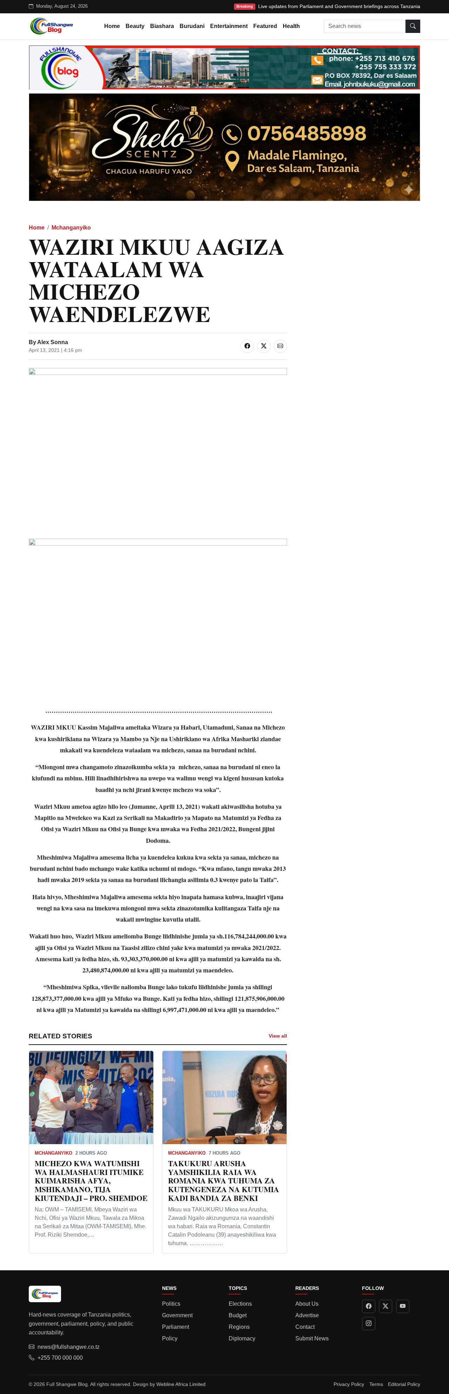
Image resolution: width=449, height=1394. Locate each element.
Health (291, 26)
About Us (307, 1304)
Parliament (175, 1327)
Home (112, 26)
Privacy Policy (349, 1384)
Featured (265, 26)
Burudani (192, 26)
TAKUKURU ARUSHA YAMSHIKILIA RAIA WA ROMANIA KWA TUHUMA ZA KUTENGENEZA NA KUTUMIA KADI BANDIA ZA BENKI (223, 1180)
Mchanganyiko (71, 228)
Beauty (135, 26)
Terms (376, 1384)
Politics (171, 1304)
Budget (238, 1315)
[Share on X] (263, 346)
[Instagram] (368, 1323)
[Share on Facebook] (247, 346)
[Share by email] (280, 346)
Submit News (312, 1338)
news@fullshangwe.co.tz (69, 1347)
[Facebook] (368, 1306)
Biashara (162, 26)
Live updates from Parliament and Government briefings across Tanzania (339, 6)
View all (278, 1036)
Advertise (307, 1315)
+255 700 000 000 (60, 1358)
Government (177, 1315)
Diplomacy (242, 1338)
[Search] (413, 26)
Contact (305, 1327)
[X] (385, 1306)
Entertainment (229, 26)
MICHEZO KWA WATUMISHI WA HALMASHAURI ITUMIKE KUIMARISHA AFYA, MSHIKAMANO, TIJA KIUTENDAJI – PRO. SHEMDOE (91, 1180)
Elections (240, 1304)
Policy (169, 1338)
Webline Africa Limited (181, 1384)
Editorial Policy (404, 1384)
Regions (239, 1327)
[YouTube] (402, 1306)
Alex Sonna (52, 342)
